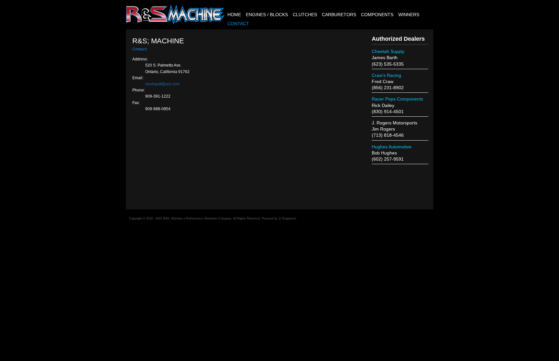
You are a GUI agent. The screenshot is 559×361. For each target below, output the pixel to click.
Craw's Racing (386, 75)
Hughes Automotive (391, 146)
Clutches (305, 14)
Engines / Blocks (267, 14)
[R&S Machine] (175, 23)
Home (234, 14)
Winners (408, 14)
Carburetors (339, 14)
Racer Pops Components (397, 98)
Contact (238, 23)
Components (377, 14)
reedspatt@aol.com (162, 84)
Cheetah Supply (388, 51)
